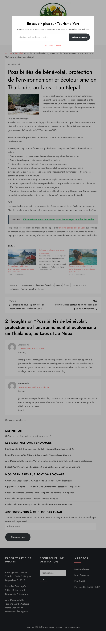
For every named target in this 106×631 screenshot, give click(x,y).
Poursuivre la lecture (53, 45)
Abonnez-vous (79, 37)
